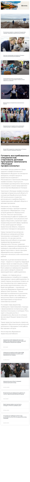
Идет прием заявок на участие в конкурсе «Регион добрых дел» (12, 405)
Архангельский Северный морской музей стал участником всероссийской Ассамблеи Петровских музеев (14, 341)
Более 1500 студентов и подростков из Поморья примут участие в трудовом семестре (14, 150)
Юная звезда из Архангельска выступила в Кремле (13, 103)
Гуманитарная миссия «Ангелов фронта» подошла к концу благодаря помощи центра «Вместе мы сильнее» (14, 79)
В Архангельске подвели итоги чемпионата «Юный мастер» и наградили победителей (13, 126)
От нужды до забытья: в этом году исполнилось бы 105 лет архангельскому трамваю (15, 417)
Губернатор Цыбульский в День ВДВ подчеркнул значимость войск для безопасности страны (13, 354)
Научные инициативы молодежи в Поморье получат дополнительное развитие (13, 56)
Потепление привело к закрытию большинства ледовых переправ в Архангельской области (14, 33)
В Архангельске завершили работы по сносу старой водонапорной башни (14, 393)
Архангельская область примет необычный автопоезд (12, 382)
